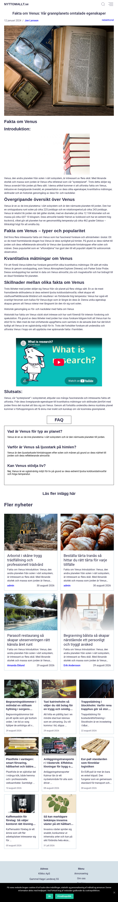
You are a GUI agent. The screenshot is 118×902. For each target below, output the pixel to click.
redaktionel (108, 20)
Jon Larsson (31, 20)
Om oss (81, 878)
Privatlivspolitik (64, 896)
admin (10, 585)
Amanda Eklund (16, 665)
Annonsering (81, 873)
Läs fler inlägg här (59, 493)
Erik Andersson (72, 665)
